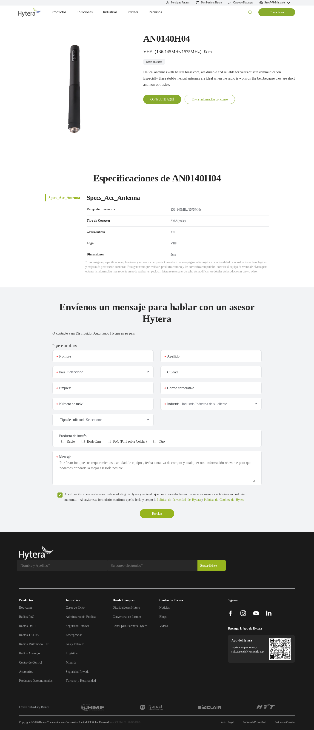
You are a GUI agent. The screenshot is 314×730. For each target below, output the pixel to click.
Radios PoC (26, 616)
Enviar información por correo (210, 99)
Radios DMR (27, 626)
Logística (71, 653)
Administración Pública (81, 616)
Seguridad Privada (77, 671)
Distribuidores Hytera (126, 607)
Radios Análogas (29, 653)
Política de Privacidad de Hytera (178, 499)
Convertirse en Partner (127, 616)
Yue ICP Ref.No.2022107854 (125, 722)
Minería (71, 662)
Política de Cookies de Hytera (224, 499)
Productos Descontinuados (35, 680)
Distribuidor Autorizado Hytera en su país (105, 333)
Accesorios (26, 671)
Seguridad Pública (77, 626)
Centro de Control (30, 662)
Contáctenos (277, 12)
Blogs (162, 616)
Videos (163, 626)
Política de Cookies (285, 722)
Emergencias (74, 635)
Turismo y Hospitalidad (81, 680)
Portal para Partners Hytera (130, 626)
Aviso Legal (227, 722)
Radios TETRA (29, 635)
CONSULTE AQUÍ (162, 99)
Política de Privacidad (254, 722)
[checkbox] (159, 441)
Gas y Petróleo (75, 644)
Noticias (164, 607)
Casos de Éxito (75, 607)
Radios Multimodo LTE (34, 644)
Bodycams (25, 607)
